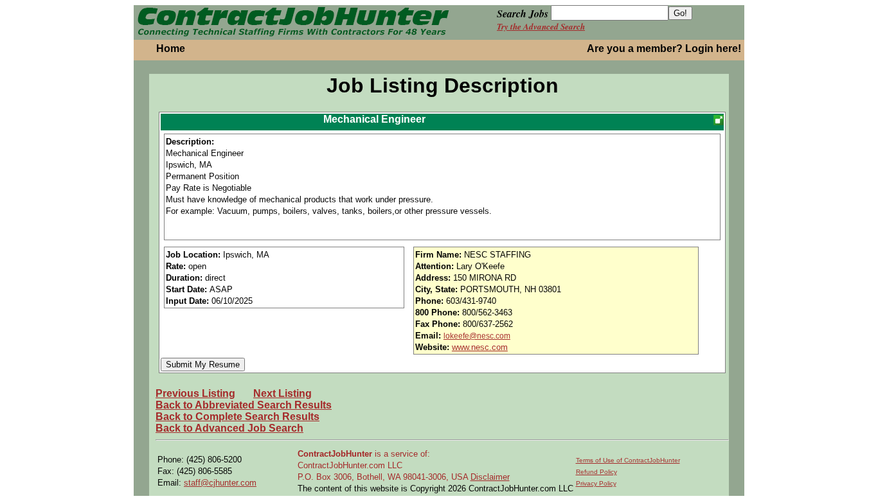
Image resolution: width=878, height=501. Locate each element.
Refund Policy (596, 471)
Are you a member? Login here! (664, 48)
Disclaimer (490, 477)
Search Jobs (522, 13)
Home (170, 48)
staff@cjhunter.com (220, 483)
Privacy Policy (596, 483)
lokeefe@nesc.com (476, 335)
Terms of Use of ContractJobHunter (628, 460)
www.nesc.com (480, 347)
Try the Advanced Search (541, 26)
